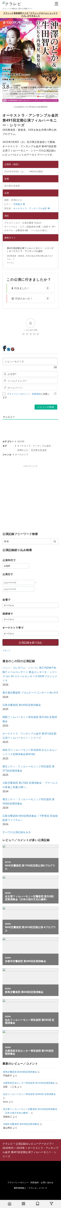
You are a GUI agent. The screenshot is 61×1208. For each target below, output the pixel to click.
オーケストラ (21, 454)
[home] (9, 1204)
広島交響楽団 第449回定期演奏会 (22, 705)
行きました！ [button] (31, 288)
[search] (54, 541)
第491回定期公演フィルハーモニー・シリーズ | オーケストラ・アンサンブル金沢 (30, 250)
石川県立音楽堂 (39, 450)
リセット (7, 650)
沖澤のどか (22, 450)
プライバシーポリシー (18, 393)
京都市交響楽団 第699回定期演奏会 (21, 1123)
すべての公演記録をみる (17, 832)
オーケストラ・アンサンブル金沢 (30, 208)
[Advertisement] (30, 497)
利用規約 (36, 393)
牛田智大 (17, 204)
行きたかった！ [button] (31, 298)
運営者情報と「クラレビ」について (30, 1188)
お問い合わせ (47, 1182)
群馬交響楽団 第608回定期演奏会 (20, 1071)
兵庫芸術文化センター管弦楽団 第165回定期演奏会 (29, 1082)
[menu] (56, 3)
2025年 (21, 441)
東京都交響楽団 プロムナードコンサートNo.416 (30, 692)
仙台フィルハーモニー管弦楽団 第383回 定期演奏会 (29, 1094)
